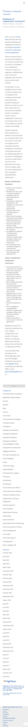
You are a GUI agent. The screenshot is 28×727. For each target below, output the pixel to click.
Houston (5, 711)
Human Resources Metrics (11, 488)
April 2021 (6, 615)
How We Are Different (8, 720)
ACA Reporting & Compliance (12, 394)
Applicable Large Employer (11, 397)
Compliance (7, 426)
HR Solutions (7, 484)
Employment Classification (12, 448)
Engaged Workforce (9, 451)
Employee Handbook (10, 437)
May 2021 (6, 611)
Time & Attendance (9, 538)
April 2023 (6, 564)
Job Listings (5, 725)
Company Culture (9, 423)
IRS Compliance (20, 26)
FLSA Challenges (8, 458)
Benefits (5, 405)
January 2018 (7, 644)
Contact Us (5, 722)
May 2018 (6, 636)
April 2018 (6, 640)
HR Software (7, 480)
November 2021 (8, 589)
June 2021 (6, 607)
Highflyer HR (12, 364)
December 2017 (8, 647)
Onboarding (7, 516)
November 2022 (8, 571)
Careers (5, 412)
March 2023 (7, 567)
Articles (5, 401)
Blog (4, 408)
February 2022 (7, 578)
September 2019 (8, 626)
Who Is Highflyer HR (9, 545)
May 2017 (6, 662)
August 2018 (7, 629)
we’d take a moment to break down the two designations (13, 50)
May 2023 (6, 560)
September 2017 (8, 651)
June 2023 (6, 556)
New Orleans (6, 714)
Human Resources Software (12, 491)
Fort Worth (5, 712)
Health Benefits (8, 469)
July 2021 (6, 604)
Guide (5, 462)
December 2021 (8, 586)
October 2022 (7, 575)
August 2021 (7, 600)
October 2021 (7, 593)
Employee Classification (11, 430)
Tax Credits (6, 534)
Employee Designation (9, 24)
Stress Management (9, 531)
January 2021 (7, 622)
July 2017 (6, 655)
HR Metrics (6, 477)
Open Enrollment (8, 520)
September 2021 (8, 596)
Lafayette (5, 716)
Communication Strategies (12, 419)
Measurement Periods (10, 512)
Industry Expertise (9, 505)
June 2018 (6, 633)
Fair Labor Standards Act (11, 455)
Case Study (6, 416)
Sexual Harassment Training (12, 527)
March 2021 (7, 618)
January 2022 (7, 582)
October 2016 (7, 673)
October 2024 (7, 553)
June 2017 (6, 658)
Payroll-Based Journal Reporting (13, 523)
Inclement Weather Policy (11, 495)
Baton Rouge (6, 709)
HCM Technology (8, 466)
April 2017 (6, 666)
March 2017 (7, 669)
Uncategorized (7, 541)
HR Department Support (11, 473)
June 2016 (6, 676)
